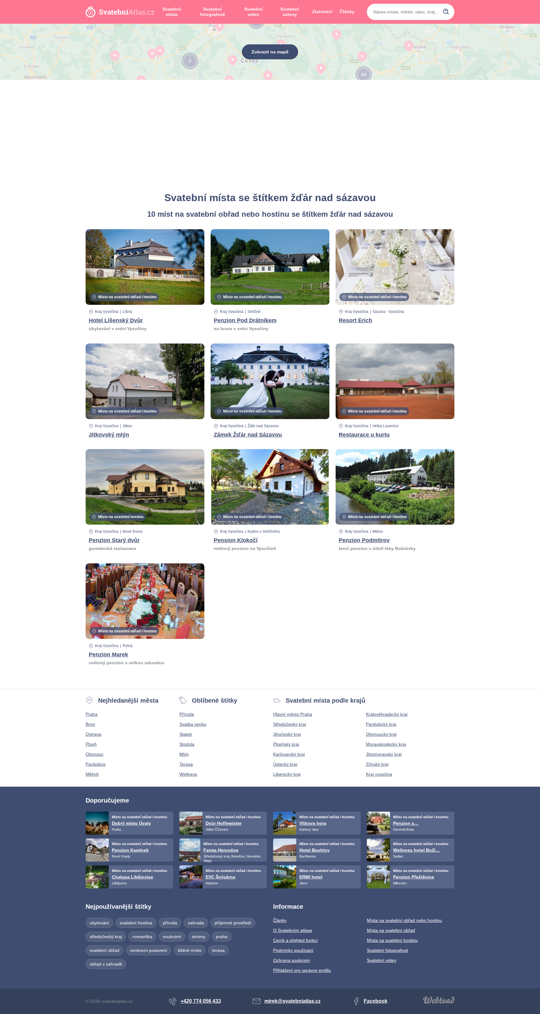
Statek (185, 734)
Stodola (186, 744)
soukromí (172, 936)
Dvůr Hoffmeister (224, 823)
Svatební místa (171, 12)
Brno (90, 724)
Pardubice (96, 764)
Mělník (92, 774)
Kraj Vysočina (106, 311)
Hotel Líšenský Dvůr (116, 320)
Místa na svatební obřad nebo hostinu (404, 920)
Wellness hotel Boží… (416, 850)
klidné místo (190, 950)
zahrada (196, 922)
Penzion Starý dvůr (114, 540)
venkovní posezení (148, 950)
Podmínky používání (293, 950)
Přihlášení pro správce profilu (302, 970)
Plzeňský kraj (286, 744)
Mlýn (184, 754)
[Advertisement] (270, 136)
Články (347, 11)
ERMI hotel (310, 876)
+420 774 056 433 (201, 1001)
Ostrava (93, 734)
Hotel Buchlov (314, 850)
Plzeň (91, 744)
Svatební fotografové (212, 12)
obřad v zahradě (106, 964)
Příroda (186, 714)
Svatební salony (289, 12)
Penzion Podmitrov (364, 540)
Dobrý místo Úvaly (131, 823)
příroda (170, 922)
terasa (218, 950)
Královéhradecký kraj (387, 714)
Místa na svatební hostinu (392, 940)
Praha (92, 714)
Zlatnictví (322, 11)
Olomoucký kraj (381, 734)
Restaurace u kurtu (364, 435)
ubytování (99, 922)
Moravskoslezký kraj (386, 744)
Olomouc (94, 754)
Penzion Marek (108, 654)
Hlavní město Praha (292, 714)
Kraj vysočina (379, 774)
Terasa (186, 764)
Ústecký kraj (285, 764)
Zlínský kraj (377, 764)
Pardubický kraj (381, 724)
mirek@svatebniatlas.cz (292, 1001)
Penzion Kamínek (130, 850)
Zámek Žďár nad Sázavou (248, 435)
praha (222, 936)
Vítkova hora (312, 823)
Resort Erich (355, 320)
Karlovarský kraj (289, 754)
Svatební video (253, 12)
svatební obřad (104, 950)
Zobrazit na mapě (270, 51)
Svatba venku (192, 724)
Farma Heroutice (220, 850)
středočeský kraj (106, 936)
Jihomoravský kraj (384, 754)
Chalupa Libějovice (132, 876)
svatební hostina (136, 922)
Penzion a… (405, 823)
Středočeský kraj (289, 724)
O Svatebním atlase (292, 930)
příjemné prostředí (233, 922)
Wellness (188, 774)
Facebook (376, 1001)
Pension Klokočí (236, 540)
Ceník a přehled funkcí (295, 940)
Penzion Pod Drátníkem (245, 320)
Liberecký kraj (287, 774)
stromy (198, 936)
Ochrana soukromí (291, 960)
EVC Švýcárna (220, 876)
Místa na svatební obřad (391, 930)
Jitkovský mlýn (109, 435)
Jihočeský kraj (287, 734)
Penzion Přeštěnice (413, 876)
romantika (142, 936)
